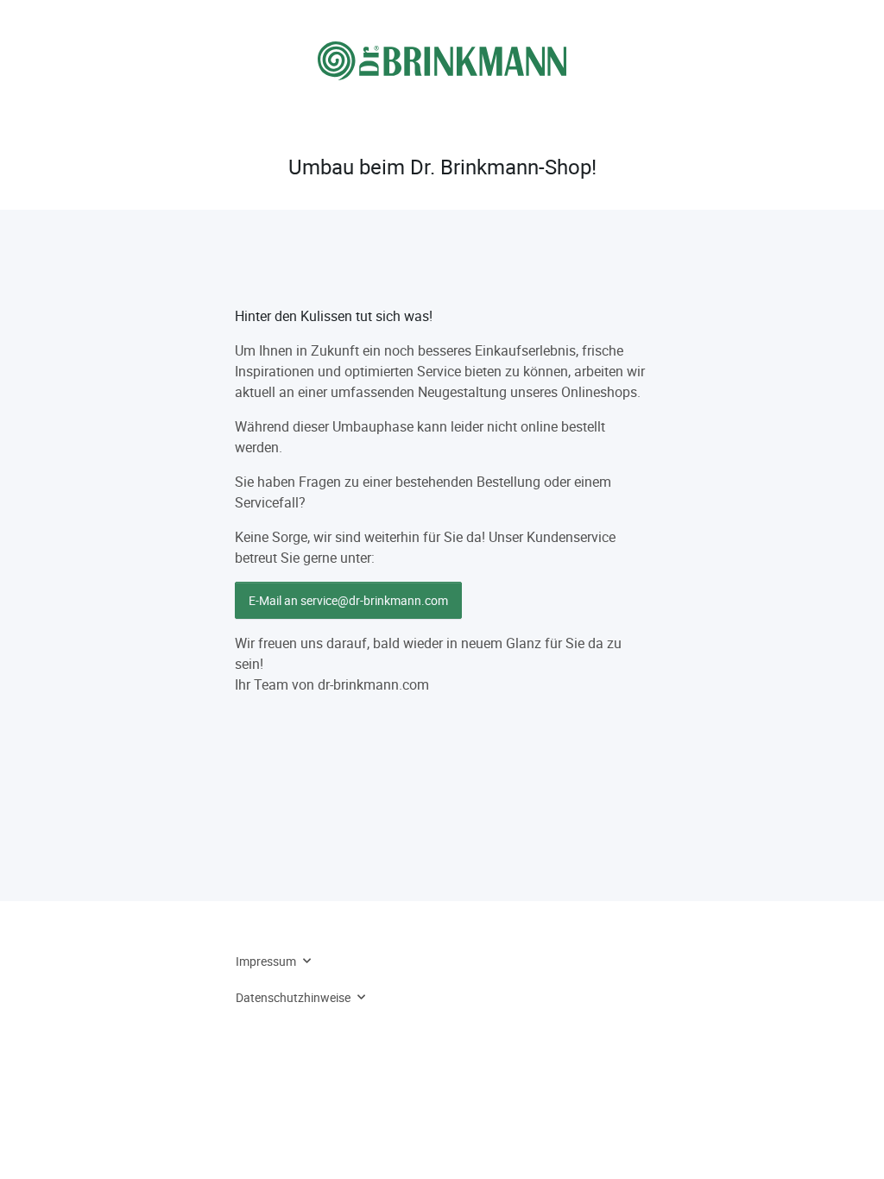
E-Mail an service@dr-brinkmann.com (348, 600)
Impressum (266, 961)
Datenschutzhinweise (293, 997)
